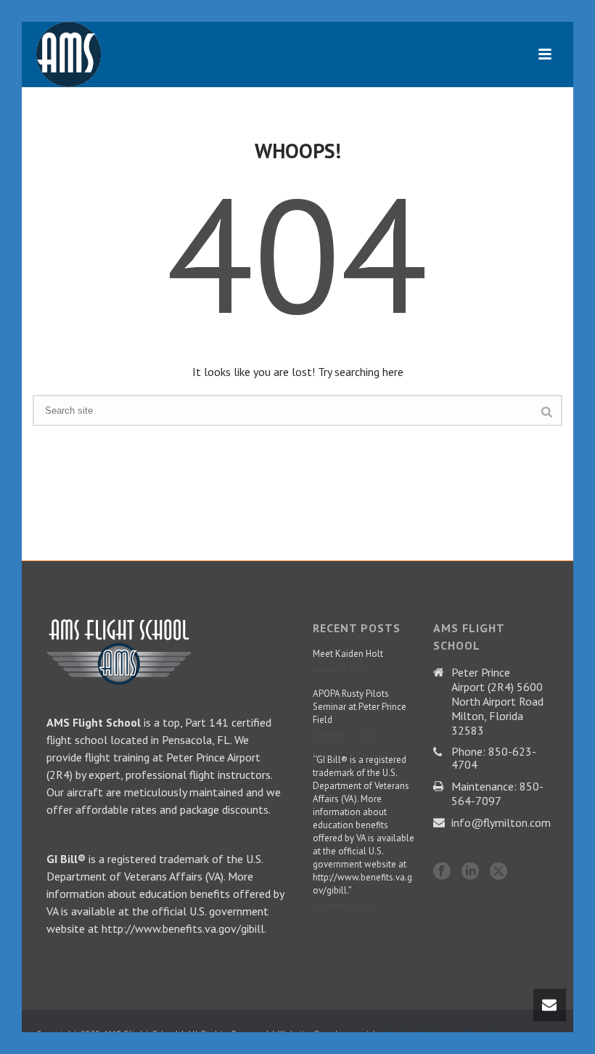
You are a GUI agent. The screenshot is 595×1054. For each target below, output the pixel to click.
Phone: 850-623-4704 (493, 758)
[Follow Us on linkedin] (470, 871)
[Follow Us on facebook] (442, 871)
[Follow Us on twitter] (498, 871)
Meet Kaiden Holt (348, 653)
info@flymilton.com (501, 822)
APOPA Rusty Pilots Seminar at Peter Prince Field (359, 706)
